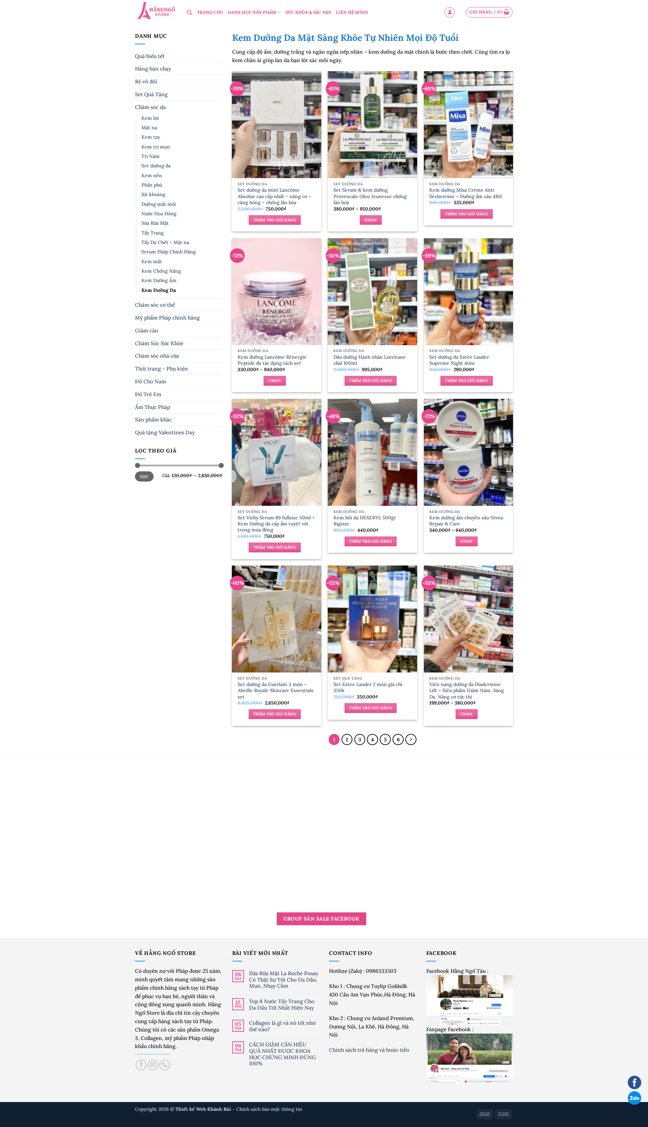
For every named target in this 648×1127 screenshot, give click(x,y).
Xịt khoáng (153, 194)
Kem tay (150, 137)
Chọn (370, 220)
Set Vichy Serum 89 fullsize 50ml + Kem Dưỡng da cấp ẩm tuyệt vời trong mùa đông (276, 524)
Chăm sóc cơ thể (155, 304)
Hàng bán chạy (153, 68)
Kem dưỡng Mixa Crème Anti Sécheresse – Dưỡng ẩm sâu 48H (465, 193)
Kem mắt (151, 261)
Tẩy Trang (152, 233)
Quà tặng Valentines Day (165, 432)
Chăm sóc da (150, 107)
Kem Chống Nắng (161, 271)
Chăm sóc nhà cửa (157, 355)
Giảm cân (146, 330)
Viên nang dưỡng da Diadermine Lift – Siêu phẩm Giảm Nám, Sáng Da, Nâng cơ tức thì (466, 690)
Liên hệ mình (352, 12)
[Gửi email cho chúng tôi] (152, 1065)
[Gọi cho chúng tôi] (164, 1065)
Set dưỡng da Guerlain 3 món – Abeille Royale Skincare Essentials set (276, 690)
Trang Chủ (210, 12)
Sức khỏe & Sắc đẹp (308, 12)
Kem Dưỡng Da (158, 290)
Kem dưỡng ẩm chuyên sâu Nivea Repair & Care (466, 521)
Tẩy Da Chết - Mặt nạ (165, 242)
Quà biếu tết (150, 56)
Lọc (144, 476)
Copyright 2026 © (184, 1109)
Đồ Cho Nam (150, 381)
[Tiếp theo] (410, 739)
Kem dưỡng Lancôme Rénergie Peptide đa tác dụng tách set (272, 360)
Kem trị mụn (155, 147)
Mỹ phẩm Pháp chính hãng (167, 317)
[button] (449, 12)
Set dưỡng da (155, 166)
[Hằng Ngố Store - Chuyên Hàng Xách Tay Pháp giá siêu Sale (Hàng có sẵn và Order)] (156, 11)
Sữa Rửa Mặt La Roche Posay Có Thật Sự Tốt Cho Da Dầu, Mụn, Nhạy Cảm (283, 979)
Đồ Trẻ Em (148, 394)
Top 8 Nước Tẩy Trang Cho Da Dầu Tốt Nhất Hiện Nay (281, 1004)
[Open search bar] (189, 12)
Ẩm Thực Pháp (152, 407)
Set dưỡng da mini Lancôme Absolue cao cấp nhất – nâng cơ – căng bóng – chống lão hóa (274, 196)
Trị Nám (150, 156)
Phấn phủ (151, 185)
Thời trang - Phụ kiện (161, 368)
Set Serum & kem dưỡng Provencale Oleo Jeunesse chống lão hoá (370, 196)
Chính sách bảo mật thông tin (269, 1109)
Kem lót (150, 118)
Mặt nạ (149, 128)
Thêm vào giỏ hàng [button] (274, 220)
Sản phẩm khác (153, 419)
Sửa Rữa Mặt (155, 223)
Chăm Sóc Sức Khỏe (159, 343)
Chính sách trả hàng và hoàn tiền (370, 1049)
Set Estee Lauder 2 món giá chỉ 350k (367, 687)
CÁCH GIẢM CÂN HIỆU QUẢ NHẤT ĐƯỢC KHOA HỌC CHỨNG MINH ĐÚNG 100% (282, 1053)
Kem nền (151, 175)
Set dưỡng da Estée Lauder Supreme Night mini (459, 360)
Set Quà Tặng (151, 94)
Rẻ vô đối (146, 81)
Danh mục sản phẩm (252, 12)
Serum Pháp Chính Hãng (168, 252)
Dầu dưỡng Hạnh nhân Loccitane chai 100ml (369, 360)
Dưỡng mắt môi (158, 204)
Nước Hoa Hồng (159, 214)
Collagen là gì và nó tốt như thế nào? (282, 1026)
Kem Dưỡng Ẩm (159, 280)
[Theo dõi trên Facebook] (141, 1065)
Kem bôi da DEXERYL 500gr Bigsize (364, 521)
